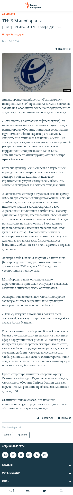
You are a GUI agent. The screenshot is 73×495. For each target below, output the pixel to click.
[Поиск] (61, 491)
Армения (8, 14)
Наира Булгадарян (13, 34)
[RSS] (36, 455)
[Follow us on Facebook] (5, 455)
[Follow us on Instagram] (29, 455)
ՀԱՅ (12, 490)
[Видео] (44, 491)
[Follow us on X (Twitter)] (13, 455)
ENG (28, 490)
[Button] (63, 49)
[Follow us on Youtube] (21, 455)
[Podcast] (44, 455)
